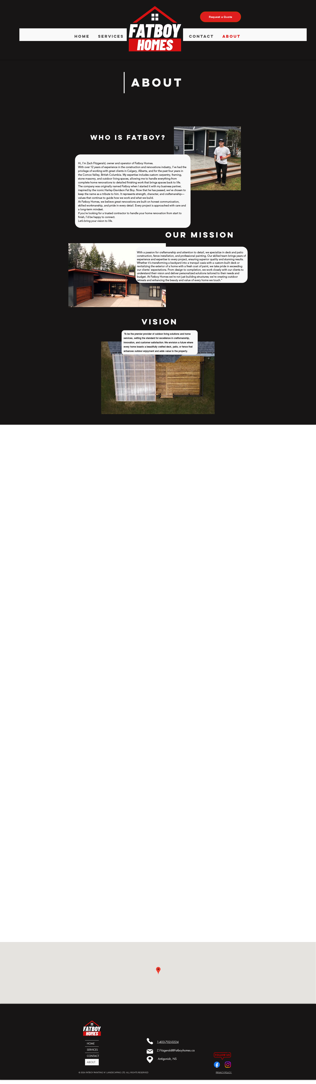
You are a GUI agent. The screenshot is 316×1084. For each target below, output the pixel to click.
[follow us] (217, 1065)
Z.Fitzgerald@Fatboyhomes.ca (176, 1050)
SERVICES (92, 1049)
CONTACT (93, 1056)
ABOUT (91, 1062)
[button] (111, 34)
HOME (91, 1043)
